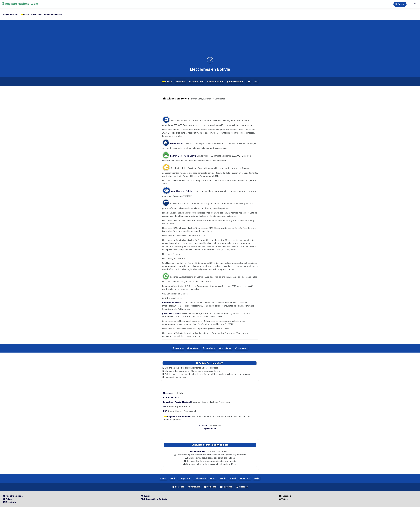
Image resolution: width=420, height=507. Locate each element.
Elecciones (181, 81)
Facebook (286, 496)
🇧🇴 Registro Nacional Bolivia (178, 416)
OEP (248, 81)
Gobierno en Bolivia (171, 302)
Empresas (242, 348)
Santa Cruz (245, 478)
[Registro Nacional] (415, 4)
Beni (172, 478)
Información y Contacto (155, 499)
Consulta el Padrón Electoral (177, 402)
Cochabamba (200, 478)
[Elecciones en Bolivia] (210, 60)
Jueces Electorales (171, 313)
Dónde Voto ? (177, 143)
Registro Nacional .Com (21, 4)
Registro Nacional (14, 496)
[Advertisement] (210, 40)
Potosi (233, 478)
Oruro (213, 478)
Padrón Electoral (215, 81)
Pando (223, 478)
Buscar (401, 4)
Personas (179, 348)
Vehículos (194, 348)
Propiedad (226, 348)
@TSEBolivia (210, 428)
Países (8, 499)
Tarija (256, 478)
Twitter (205, 425)
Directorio (10, 502)
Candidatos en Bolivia (181, 191)
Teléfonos (210, 348)
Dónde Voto (197, 81)
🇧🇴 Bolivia (167, 81)
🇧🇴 (25, 14)
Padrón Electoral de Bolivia (183, 155)
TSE (255, 81)
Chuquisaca (184, 478)
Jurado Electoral (235, 81)
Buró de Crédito (198, 451)
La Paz (163, 478)
